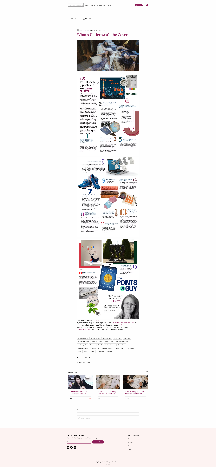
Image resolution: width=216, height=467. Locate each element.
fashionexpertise (82, 345)
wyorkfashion (100, 351)
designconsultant (83, 338)
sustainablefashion (107, 348)
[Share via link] (90, 357)
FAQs (129, 449)
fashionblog (127, 338)
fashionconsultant (97, 341)
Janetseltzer (121, 345)
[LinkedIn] (71, 447)
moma (92, 351)
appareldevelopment (122, 341)
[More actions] (138, 30)
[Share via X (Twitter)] (82, 357)
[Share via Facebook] (77, 357)
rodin (85, 351)
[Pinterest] (68, 447)
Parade (100, 345)
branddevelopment (83, 341)
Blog (129, 445)
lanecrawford (130, 348)
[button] (145, 18)
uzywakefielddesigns (84, 348)
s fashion (109, 351)
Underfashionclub (110, 345)
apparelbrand (107, 338)
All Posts (72, 18)
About (129, 439)
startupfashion (109, 341)
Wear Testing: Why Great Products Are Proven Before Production (135, 393)
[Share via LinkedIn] (86, 357)
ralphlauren (95, 348)
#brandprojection (95, 338)
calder (79, 351)
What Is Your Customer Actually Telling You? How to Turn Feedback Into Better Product (79, 393)
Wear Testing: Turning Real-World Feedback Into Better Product (107, 393)
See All (146, 372)
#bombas (93, 345)
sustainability (119, 348)
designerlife (117, 338)
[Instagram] (75, 447)
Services (130, 442)
